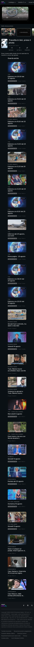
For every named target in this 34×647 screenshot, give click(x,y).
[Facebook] (23, 605)
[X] (32, 605)
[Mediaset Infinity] (3, 2)
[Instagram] (28, 605)
